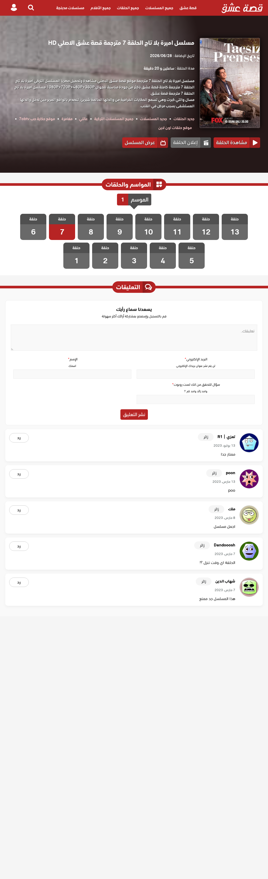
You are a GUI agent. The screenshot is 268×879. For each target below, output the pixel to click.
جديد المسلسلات (153, 119)
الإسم (72, 359)
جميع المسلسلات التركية (113, 119)
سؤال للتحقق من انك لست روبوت (196, 384)
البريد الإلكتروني (195, 359)
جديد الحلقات (184, 119)
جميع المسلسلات (159, 8)
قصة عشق (188, 8)
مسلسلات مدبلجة (70, 8)
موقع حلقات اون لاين (175, 128)
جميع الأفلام (101, 8)
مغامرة (67, 119)
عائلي (83, 119)
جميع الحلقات (128, 8)
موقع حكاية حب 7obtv (37, 119)
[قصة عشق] (242, 8)
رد (19, 437)
